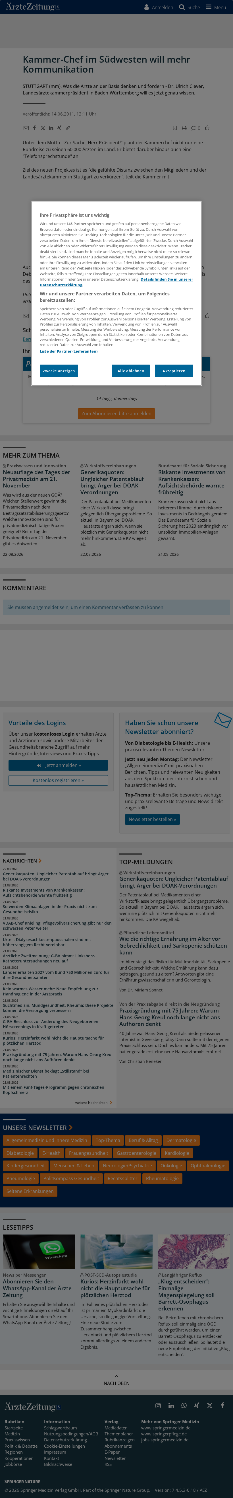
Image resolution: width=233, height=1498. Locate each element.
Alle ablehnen (131, 370)
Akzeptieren (174, 370)
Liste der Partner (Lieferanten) (68, 351)
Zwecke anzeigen (59, 370)
